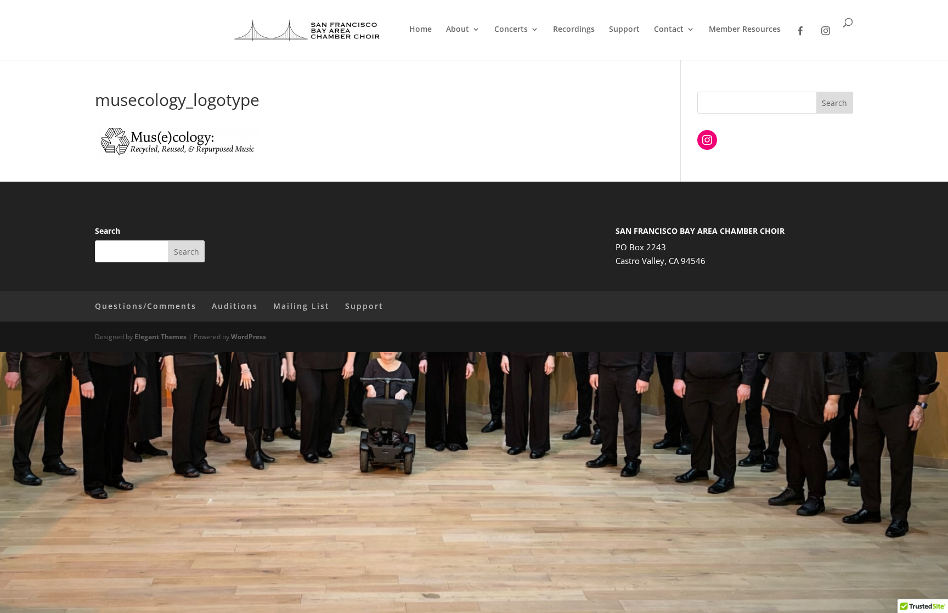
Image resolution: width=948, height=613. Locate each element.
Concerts (511, 29)
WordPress (248, 336)
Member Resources (745, 29)
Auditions (235, 306)
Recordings (574, 29)
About (457, 29)
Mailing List (301, 306)
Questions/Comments (145, 306)
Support (624, 29)
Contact (669, 29)
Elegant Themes (160, 336)
